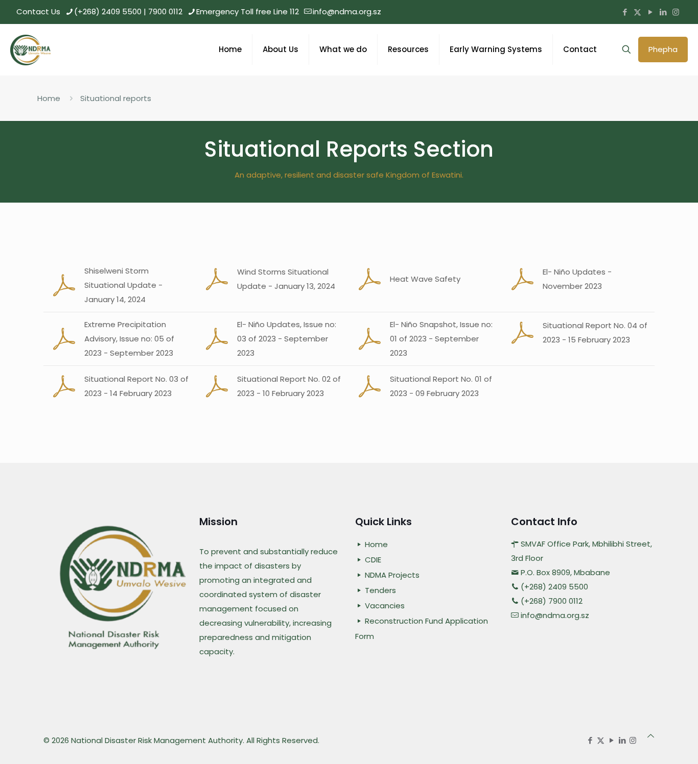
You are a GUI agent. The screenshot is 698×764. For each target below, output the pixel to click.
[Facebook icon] (625, 12)
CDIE (373, 559)
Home (48, 98)
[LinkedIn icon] (663, 12)
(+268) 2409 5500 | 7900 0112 (128, 11)
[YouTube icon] (650, 12)
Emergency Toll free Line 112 (247, 11)
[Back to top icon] (651, 736)
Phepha (663, 49)
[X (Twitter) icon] (637, 12)
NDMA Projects (392, 575)
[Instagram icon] (676, 12)
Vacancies (385, 605)
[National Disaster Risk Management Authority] (32, 49)
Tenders (380, 590)
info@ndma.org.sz (347, 11)
